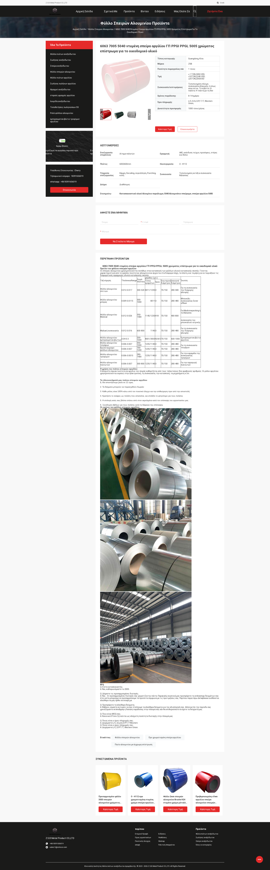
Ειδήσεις (162, 834)
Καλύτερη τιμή (165, 129)
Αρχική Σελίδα (79, 29)
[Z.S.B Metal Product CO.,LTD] (55, 11)
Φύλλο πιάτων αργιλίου (61, 78)
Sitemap (161, 841)
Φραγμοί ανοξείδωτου (60, 89)
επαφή (137, 845)
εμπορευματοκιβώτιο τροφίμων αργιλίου (65, 120)
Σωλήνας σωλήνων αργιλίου (63, 83)
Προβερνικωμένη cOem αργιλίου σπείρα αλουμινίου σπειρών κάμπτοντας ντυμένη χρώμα (207, 799)
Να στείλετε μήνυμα (123, 241)
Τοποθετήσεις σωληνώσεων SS (64, 107)
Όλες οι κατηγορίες (204, 845)
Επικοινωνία (69, 190)
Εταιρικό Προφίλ (141, 834)
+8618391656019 (68, 182)
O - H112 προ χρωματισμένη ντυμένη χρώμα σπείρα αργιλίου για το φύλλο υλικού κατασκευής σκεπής (142, 799)
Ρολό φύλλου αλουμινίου (61, 113)
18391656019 (77, 176)
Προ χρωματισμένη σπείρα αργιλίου (165, 737)
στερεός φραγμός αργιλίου (62, 95)
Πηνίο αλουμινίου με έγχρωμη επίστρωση (133, 744)
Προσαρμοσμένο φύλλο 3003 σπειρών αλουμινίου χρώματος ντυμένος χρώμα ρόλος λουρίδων (110, 799)
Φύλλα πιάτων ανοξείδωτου (63, 54)
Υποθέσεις (162, 838)
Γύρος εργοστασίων (143, 838)
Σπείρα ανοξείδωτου (59, 66)
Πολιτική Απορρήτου (166, 845)
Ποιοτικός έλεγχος (142, 841)
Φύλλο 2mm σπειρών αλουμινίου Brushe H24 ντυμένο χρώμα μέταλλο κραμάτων (175, 799)
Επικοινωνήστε (187, 129)
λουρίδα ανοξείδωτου (60, 101)
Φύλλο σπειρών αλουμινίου (100, 29)
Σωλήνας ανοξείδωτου (60, 60)
